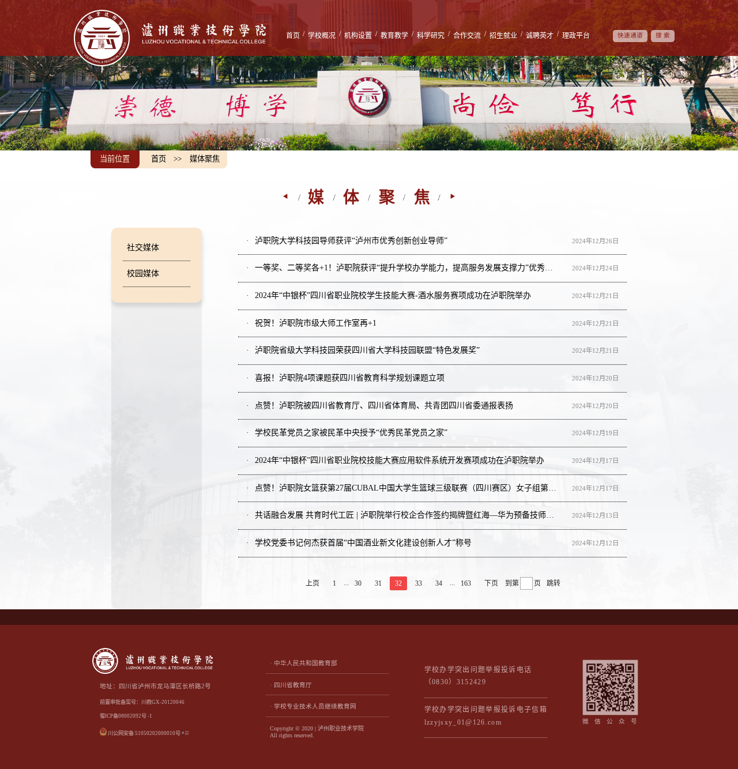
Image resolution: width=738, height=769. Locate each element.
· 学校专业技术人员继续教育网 (313, 706)
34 (438, 583)
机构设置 (358, 36)
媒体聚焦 (205, 158)
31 (378, 583)
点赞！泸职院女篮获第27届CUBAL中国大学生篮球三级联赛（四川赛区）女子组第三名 (404, 488)
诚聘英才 (540, 36)
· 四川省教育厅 (291, 685)
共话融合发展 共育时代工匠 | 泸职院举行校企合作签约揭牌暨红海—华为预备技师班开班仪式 (404, 515)
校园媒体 (143, 273)
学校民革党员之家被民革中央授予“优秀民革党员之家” (350, 432)
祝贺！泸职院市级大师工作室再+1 (314, 323)
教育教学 (394, 36)
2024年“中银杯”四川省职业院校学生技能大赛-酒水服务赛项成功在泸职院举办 (392, 295)
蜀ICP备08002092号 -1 (126, 716)
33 (418, 583)
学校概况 (322, 36)
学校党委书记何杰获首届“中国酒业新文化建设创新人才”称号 (362, 542)
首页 (293, 36)
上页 (312, 583)
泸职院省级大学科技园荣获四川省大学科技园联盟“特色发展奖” (366, 350)
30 (358, 583)
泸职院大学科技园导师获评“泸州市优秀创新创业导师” (350, 240)
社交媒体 (143, 247)
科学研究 (431, 36)
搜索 (664, 35)
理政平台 (576, 36)
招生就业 (503, 36)
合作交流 (467, 36)
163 (466, 583)
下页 (491, 583)
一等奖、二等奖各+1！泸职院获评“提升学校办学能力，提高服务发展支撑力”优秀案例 (404, 267)
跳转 (553, 583)
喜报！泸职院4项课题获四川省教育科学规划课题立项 (349, 378)
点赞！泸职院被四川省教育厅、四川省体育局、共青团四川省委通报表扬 (383, 405)
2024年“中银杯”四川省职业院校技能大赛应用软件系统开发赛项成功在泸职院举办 (398, 460)
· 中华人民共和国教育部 (303, 663)
